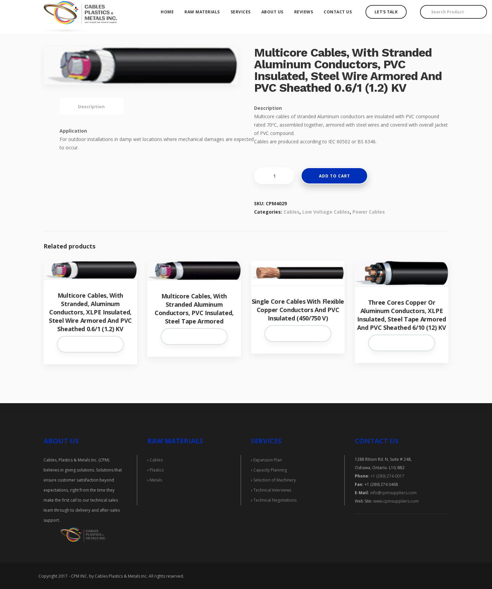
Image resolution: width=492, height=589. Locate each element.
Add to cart (334, 176)
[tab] (91, 106)
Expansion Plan (267, 460)
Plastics (157, 470)
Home (167, 12)
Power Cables (368, 212)
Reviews (303, 12)
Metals (156, 480)
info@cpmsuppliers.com (393, 493)
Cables (291, 212)
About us (272, 12)
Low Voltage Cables (326, 212)
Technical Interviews (272, 490)
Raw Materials (202, 12)
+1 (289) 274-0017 (387, 476)
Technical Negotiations (275, 500)
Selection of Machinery (274, 480)
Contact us (338, 12)
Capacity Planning (270, 470)
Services (241, 12)
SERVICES (266, 440)
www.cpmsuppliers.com (395, 501)
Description (91, 106)
